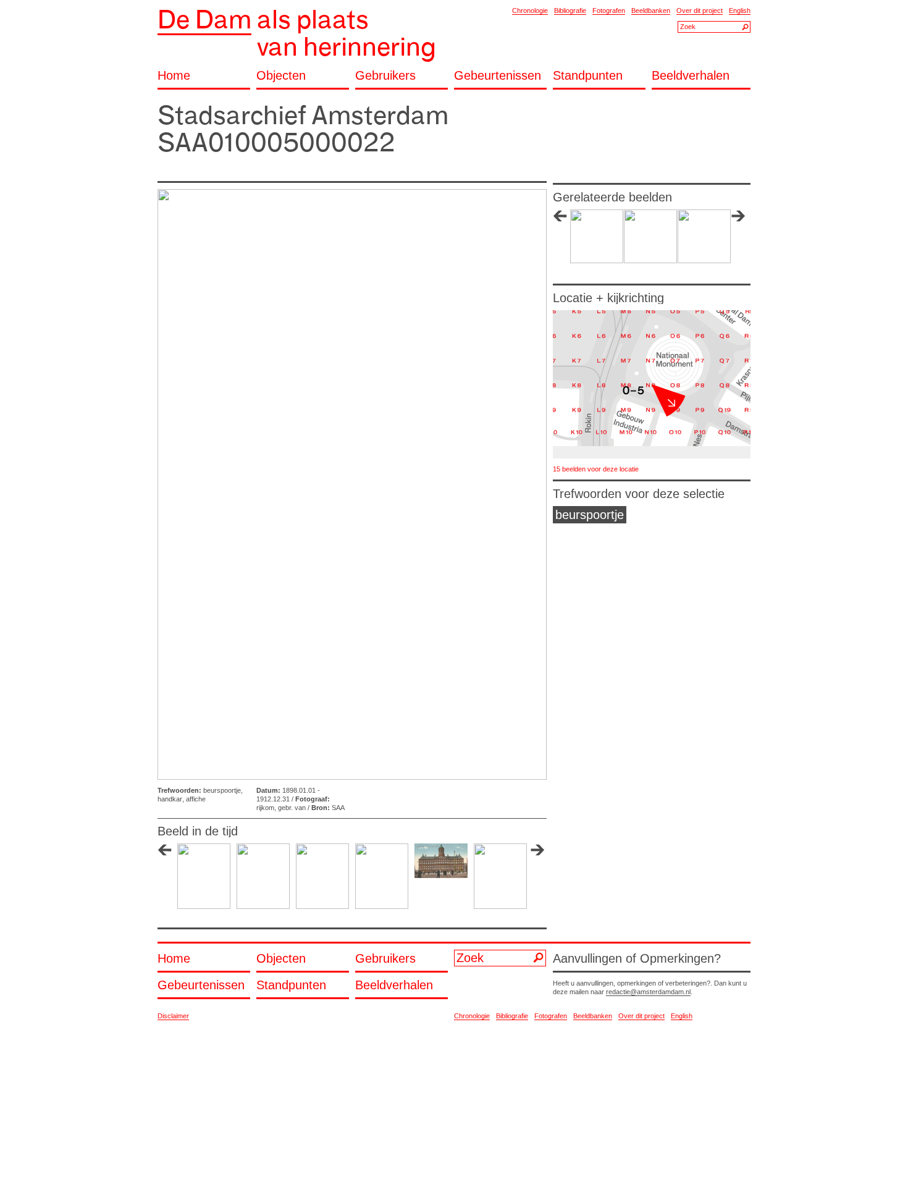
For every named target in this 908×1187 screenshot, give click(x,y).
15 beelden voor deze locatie (596, 469)
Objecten (281, 75)
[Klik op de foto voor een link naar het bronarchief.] (352, 484)
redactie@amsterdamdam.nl (648, 991)
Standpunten (588, 75)
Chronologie (530, 10)
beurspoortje (222, 790)
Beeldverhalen (690, 75)
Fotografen (608, 10)
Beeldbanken (650, 10)
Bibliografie (570, 10)
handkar (170, 799)
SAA (338, 807)
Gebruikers (385, 75)
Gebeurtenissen (497, 75)
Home (174, 75)
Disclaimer (173, 1016)
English (739, 10)
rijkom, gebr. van (281, 807)
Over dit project (699, 10)
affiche (196, 799)
